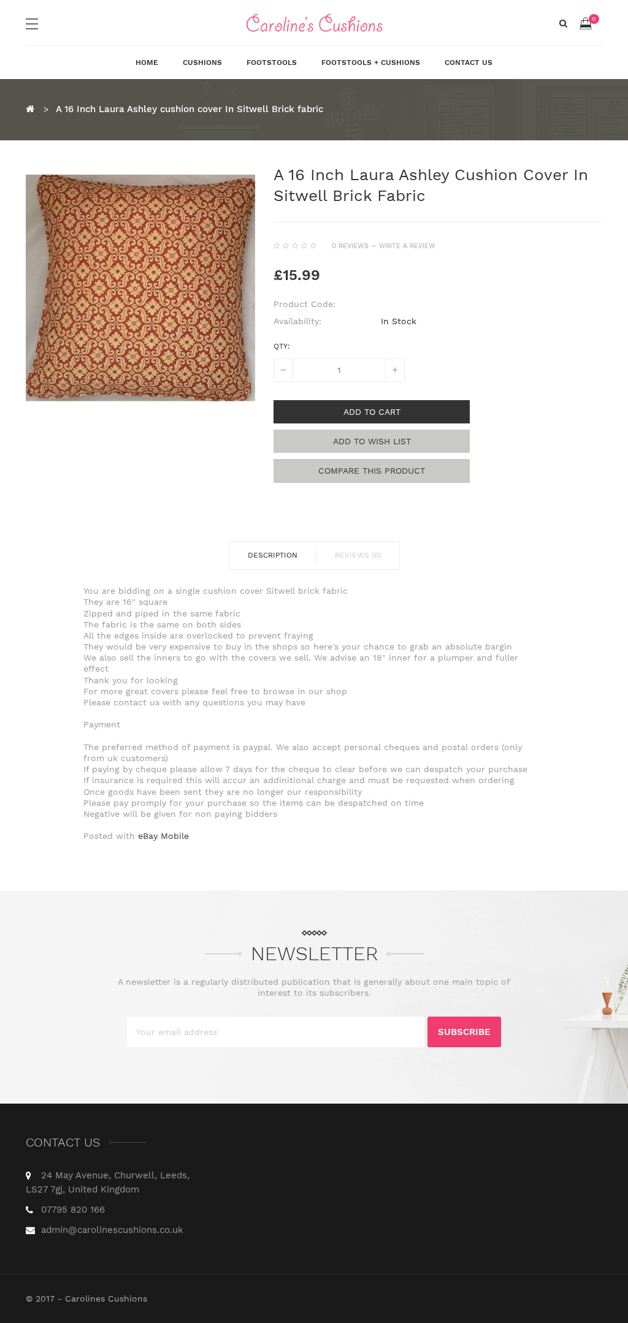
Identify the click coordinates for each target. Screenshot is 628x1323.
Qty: (282, 346)
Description (272, 555)
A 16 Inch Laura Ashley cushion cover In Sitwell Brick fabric (189, 109)
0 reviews (350, 246)
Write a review (407, 246)
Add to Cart (371, 412)
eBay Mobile (163, 836)
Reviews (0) (358, 555)
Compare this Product (371, 471)
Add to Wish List (372, 441)
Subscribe (464, 1031)
